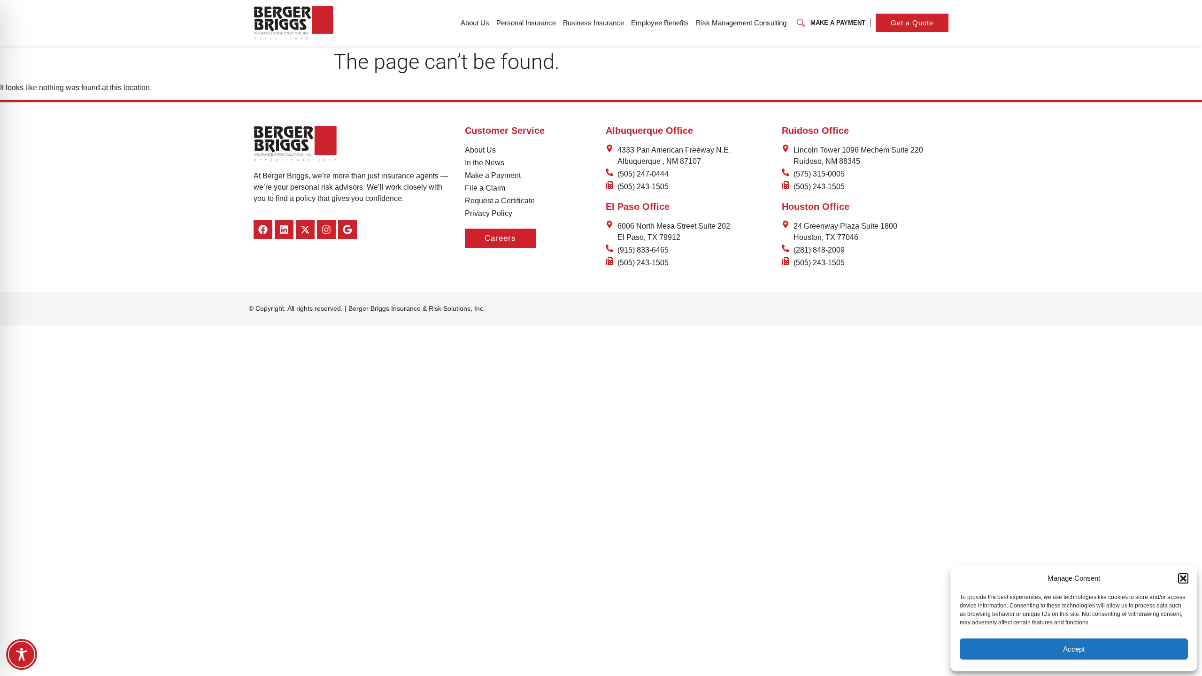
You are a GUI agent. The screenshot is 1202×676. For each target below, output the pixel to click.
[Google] (347, 229)
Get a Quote (912, 23)
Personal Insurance (526, 23)
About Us (475, 23)
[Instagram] (326, 229)
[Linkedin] (284, 229)
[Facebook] (263, 229)
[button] (1183, 578)
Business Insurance (593, 23)
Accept (1074, 649)
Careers (500, 238)
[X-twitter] (305, 229)
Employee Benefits (660, 23)
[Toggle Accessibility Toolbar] (21, 654)
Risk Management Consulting (741, 23)
